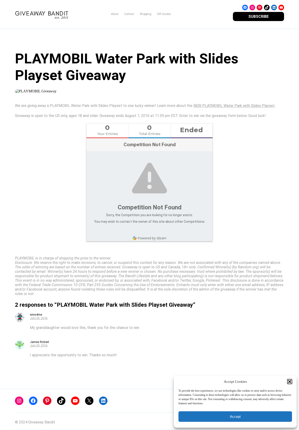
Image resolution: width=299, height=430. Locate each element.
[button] (289, 381)
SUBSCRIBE (258, 16)
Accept (235, 417)
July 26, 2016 (38, 318)
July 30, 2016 (38, 345)
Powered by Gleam (152, 238)
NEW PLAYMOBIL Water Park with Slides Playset (234, 105)
